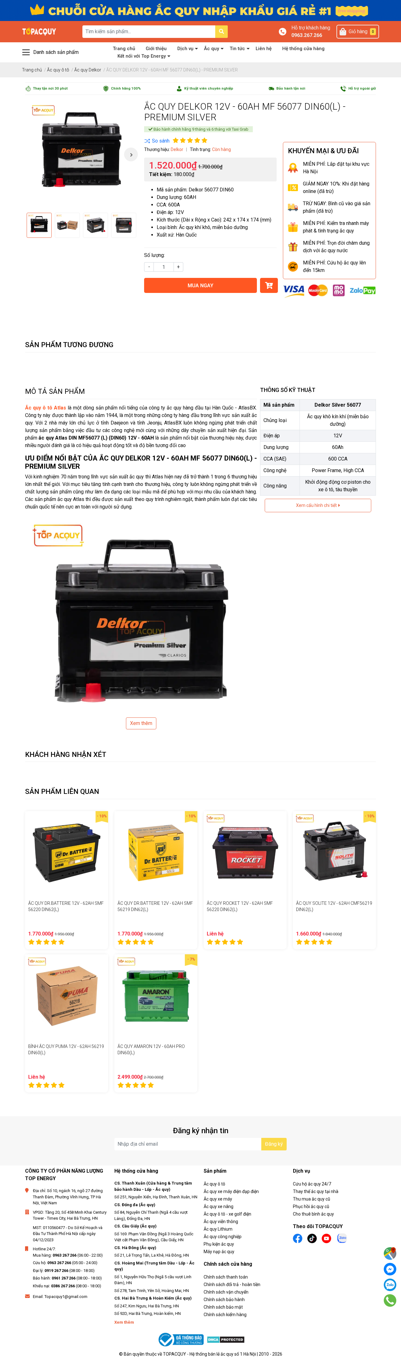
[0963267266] (390, 1300)
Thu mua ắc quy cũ (311, 1198)
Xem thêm (141, 723)
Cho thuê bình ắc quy (313, 1214)
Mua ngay (200, 286)
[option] (81, 154)
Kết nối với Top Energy (141, 56)
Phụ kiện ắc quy (219, 1244)
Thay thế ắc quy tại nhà (315, 1191)
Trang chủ (124, 48)
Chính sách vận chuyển (226, 1292)
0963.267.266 (306, 35)
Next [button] (131, 154)
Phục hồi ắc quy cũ (311, 1206)
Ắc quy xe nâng (218, 1206)
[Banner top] (200, 10)
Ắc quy (211, 48)
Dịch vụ (185, 48)
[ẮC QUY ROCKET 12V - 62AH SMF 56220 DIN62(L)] (245, 852)
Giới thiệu (156, 48)
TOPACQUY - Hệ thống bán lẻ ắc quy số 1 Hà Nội (209, 1354)
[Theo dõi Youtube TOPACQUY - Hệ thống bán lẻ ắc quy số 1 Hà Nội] (326, 1238)
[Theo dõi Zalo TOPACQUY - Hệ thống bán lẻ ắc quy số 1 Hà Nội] (342, 1237)
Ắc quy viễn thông (221, 1221)
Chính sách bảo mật (223, 1307)
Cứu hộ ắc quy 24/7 (312, 1183)
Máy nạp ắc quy (219, 1251)
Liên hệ (264, 48)
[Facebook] (390, 1269)
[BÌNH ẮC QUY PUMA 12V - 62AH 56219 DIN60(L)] (66, 995)
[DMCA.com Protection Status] (226, 1340)
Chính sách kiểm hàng (225, 1314)
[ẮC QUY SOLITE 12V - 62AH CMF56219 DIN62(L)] (334, 852)
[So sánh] (156, 141)
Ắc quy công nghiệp (223, 1236)
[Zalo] (390, 1285)
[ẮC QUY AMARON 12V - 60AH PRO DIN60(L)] (155, 995)
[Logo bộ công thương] (182, 1340)
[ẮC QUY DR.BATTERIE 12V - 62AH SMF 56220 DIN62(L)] (66, 852)
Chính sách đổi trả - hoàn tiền (232, 1284)
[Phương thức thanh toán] (329, 291)
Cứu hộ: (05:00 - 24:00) (65, 1262)
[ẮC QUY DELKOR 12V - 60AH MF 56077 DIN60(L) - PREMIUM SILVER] (81, 154)
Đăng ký (274, 1144)
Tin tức (237, 48)
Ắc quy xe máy (218, 1198)
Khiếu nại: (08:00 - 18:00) (67, 1286)
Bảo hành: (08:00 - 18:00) (67, 1278)
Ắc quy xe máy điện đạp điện (231, 1191)
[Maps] (390, 1253)
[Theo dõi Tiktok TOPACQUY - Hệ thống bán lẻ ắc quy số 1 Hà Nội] (312, 1238)
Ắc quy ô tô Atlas (45, 408)
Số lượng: (154, 255)
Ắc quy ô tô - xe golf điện (227, 1214)
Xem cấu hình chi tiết (317, 505)
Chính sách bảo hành (224, 1299)
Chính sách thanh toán (226, 1276)
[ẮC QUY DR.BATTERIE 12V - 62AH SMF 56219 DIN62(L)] (155, 852)
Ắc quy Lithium (218, 1229)
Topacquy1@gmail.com (65, 1296)
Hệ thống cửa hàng (303, 48)
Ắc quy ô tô (214, 1183)
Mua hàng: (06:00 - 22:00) (68, 1255)
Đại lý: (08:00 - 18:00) (64, 1270)
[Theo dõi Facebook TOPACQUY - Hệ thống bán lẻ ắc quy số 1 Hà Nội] (297, 1238)
